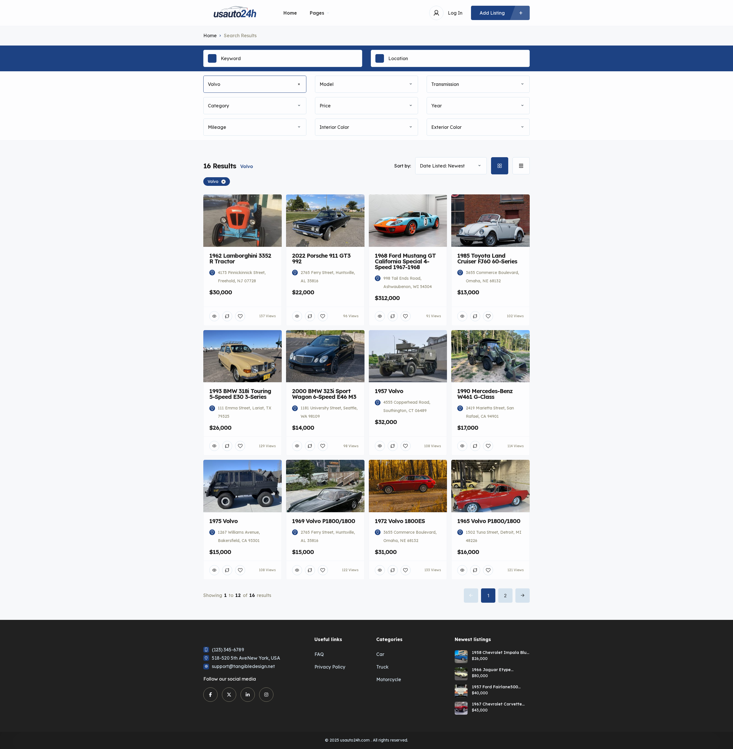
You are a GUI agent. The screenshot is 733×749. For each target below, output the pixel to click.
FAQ (319, 654)
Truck (382, 667)
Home (290, 13)
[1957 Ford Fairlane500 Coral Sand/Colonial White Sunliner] (461, 691)
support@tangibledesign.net (243, 666)
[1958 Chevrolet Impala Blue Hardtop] (461, 656)
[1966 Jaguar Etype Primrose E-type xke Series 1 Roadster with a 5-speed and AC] (461, 673)
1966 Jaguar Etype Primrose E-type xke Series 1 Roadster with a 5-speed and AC (499, 670)
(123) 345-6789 (228, 650)
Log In (455, 13)
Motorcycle (388, 679)
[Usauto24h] (234, 13)
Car (380, 654)
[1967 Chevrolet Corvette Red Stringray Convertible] (461, 708)
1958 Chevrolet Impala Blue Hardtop (500, 653)
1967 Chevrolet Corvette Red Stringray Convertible (499, 704)
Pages (317, 13)
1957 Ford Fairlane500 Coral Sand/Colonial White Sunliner (499, 687)
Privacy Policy (329, 667)
